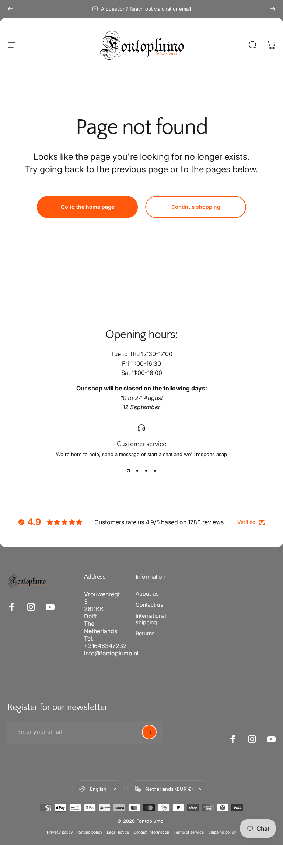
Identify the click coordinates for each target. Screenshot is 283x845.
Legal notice (118, 832)
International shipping (151, 619)
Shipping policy (222, 832)
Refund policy (89, 832)
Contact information (151, 832)
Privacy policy (60, 832)
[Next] (273, 9)
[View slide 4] (154, 470)
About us (147, 593)
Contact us (149, 604)
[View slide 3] (146, 470)
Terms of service (189, 832)
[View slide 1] (128, 470)
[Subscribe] (149, 732)
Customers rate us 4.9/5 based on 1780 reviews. (159, 522)
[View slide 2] (137, 470)
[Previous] (10, 9)
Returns (145, 633)
